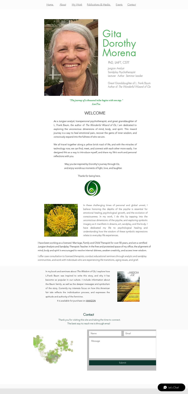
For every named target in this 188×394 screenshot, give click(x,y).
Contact (131, 4)
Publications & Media (99, 4)
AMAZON (91, 300)
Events (119, 4)
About (63, 4)
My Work (77, 4)
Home (50, 4)
